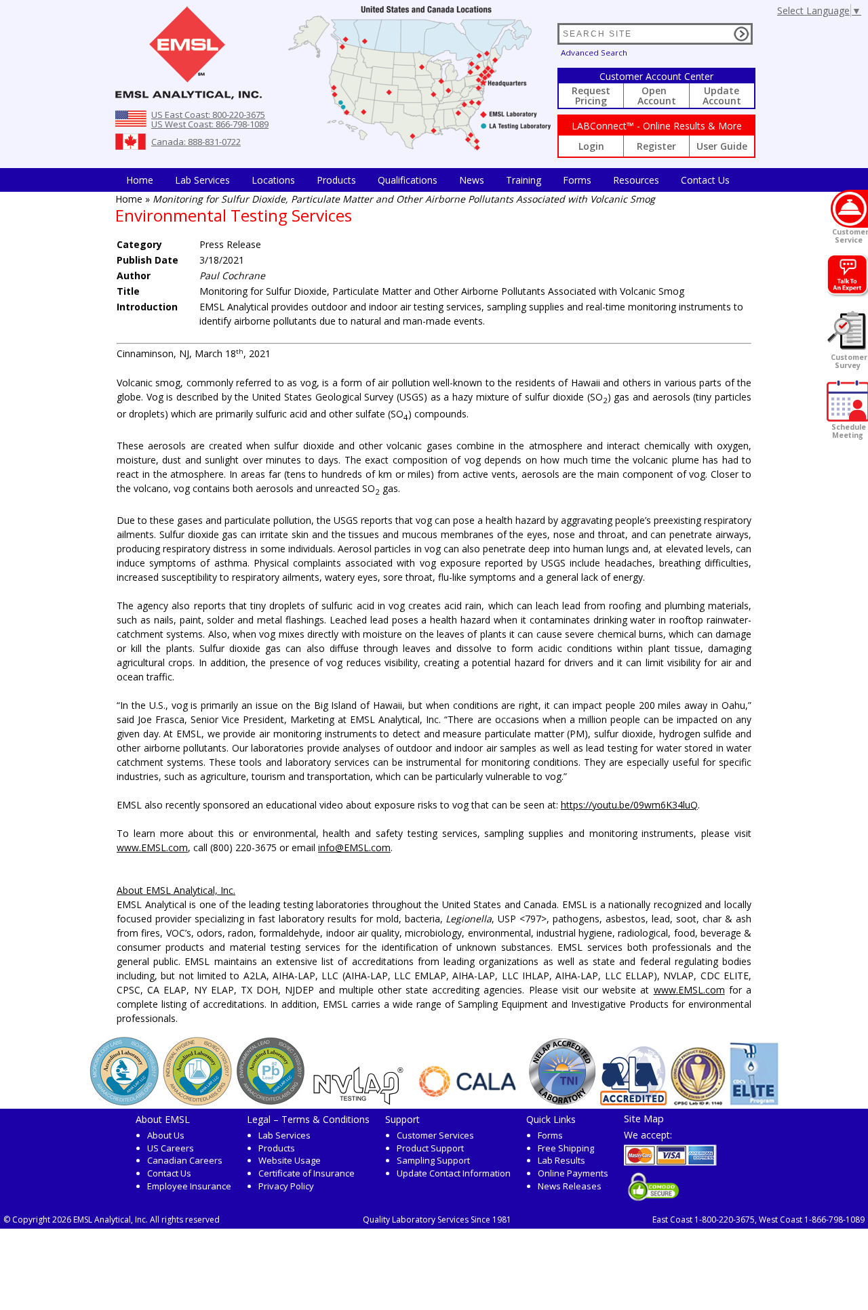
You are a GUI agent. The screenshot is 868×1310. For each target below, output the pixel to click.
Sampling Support (433, 1160)
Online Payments (573, 1173)
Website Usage (289, 1160)
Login (591, 146)
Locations (273, 179)
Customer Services (435, 1135)
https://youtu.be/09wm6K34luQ (629, 804)
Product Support (430, 1148)
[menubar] (428, 180)
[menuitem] (139, 180)
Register (656, 146)
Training (523, 179)
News (471, 179)
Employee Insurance (189, 1186)
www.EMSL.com (152, 847)
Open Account (656, 95)
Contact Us (705, 179)
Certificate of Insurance (306, 1173)
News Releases (569, 1186)
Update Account (722, 95)
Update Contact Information (454, 1173)
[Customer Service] (849, 209)
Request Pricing (591, 95)
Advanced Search (594, 52)
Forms (577, 179)
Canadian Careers (184, 1160)
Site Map (644, 1118)
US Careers (170, 1148)
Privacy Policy (286, 1186)
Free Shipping (566, 1148)
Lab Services (284, 1135)
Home (139, 179)
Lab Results (561, 1160)
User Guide (721, 146)
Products (336, 179)
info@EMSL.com (354, 847)
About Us (165, 1135)
